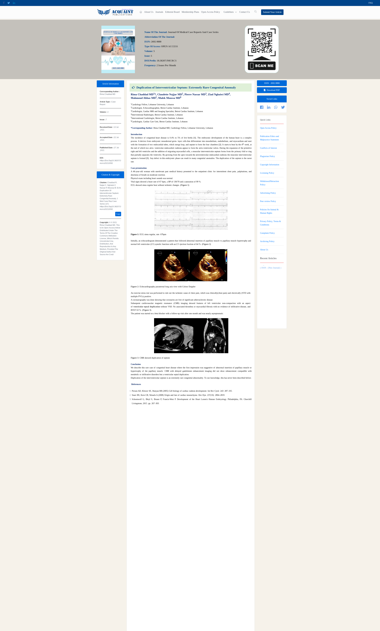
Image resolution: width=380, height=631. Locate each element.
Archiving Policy (267, 241)
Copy (118, 214)
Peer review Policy (268, 201)
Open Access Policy (210, 12)
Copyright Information (269, 165)
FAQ (371, 3)
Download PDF (273, 90)
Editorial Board (172, 12)
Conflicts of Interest (268, 148)
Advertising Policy (268, 193)
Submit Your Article (272, 12)
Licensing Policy (267, 173)
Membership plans (190, 12)
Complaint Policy (267, 233)
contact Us (244, 12)
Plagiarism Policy (267, 156)
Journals (159, 12)
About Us (148, 12)
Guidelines (229, 12)
